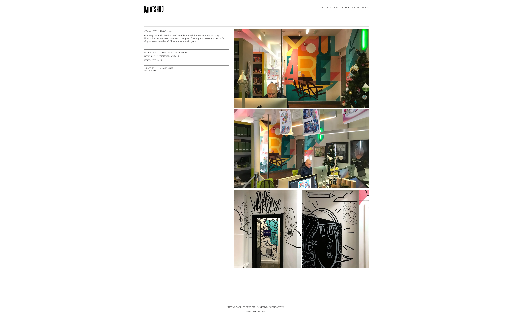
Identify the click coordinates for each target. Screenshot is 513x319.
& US (365, 7)
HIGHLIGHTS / (331, 7)
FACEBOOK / (250, 307)
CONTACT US (277, 307)
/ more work (166, 68)
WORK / (346, 7)
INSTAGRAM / (235, 307)
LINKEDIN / (263, 307)
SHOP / (356, 7)
